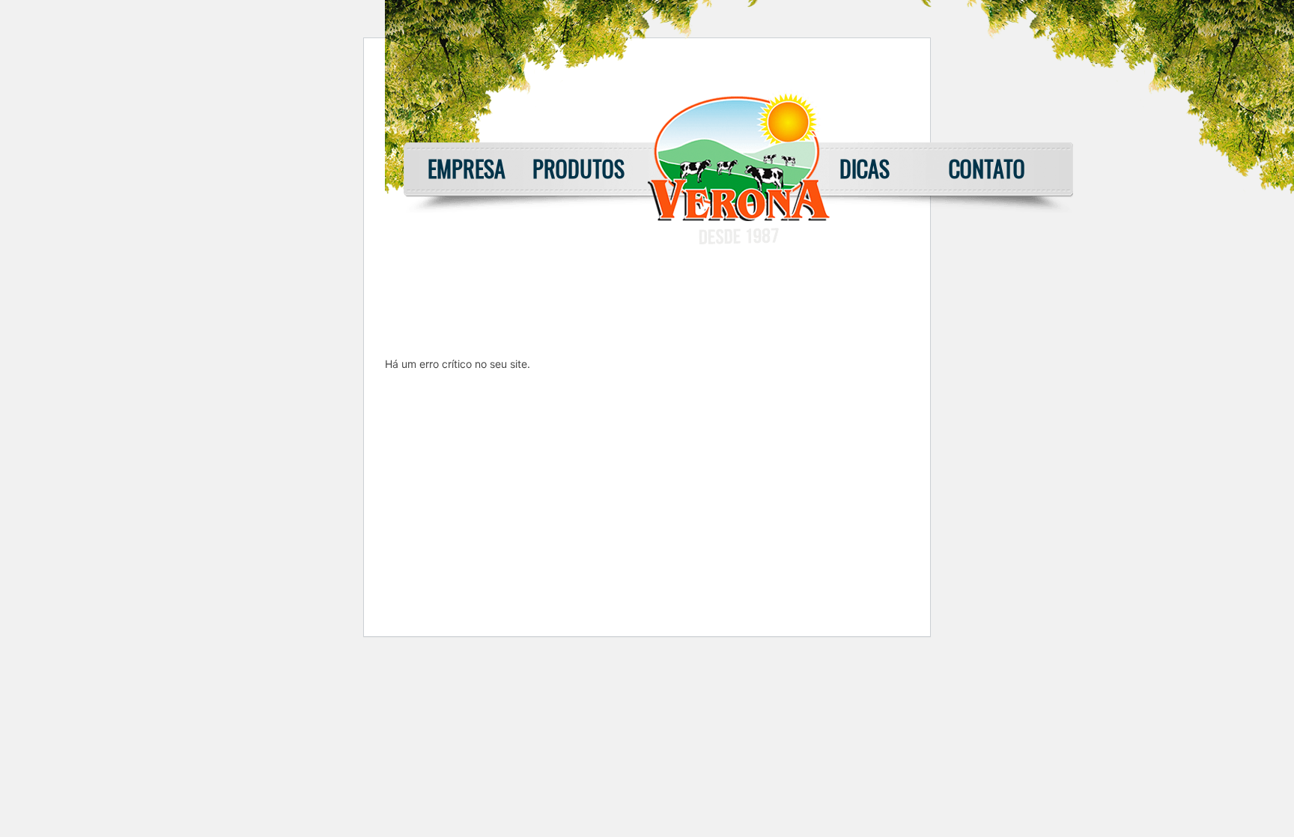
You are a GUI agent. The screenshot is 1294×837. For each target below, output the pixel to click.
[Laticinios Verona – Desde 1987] (739, 240)
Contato (987, 168)
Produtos (578, 168)
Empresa (466, 168)
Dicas (864, 168)
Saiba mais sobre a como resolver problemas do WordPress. (531, 398)
